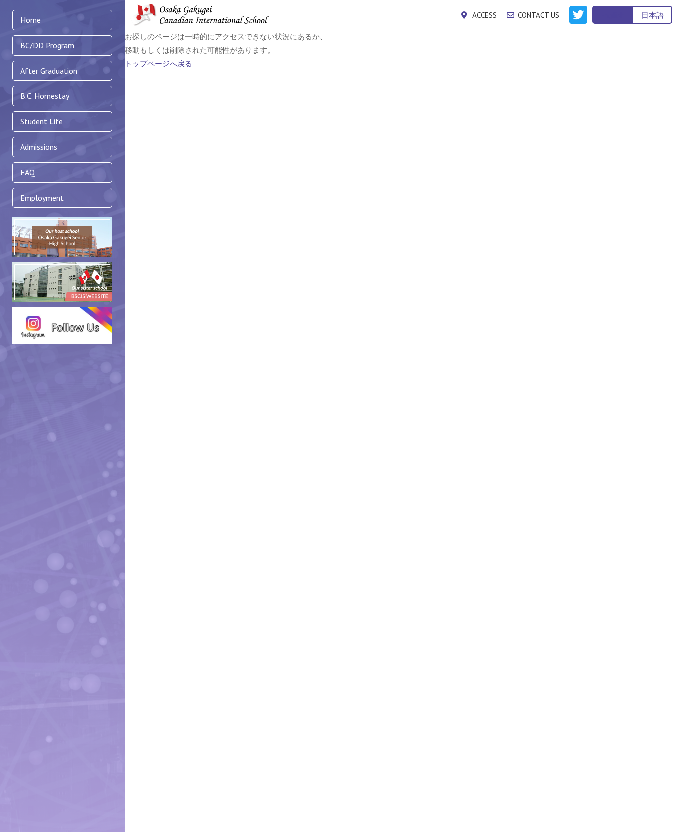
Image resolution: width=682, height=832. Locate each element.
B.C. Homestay (44, 96)
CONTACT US (538, 15)
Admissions (38, 147)
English (612, 15)
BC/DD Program (47, 45)
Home (30, 20)
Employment (42, 198)
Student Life (41, 121)
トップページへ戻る (158, 63)
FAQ (27, 172)
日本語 (652, 15)
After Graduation (48, 71)
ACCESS (484, 15)
